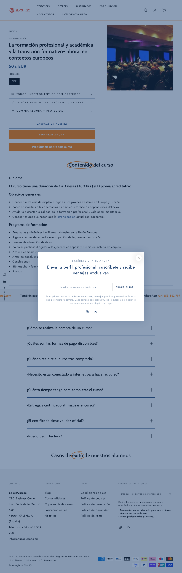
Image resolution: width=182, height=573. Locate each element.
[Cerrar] (139, 258)
